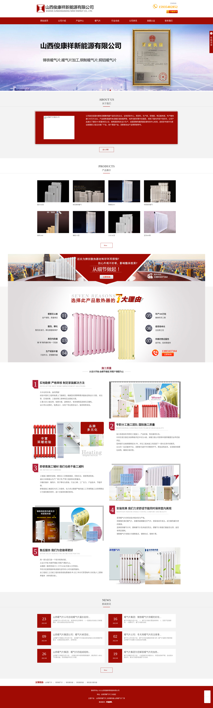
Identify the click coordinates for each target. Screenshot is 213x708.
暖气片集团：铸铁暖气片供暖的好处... (142, 617)
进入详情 (105, 150)
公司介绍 (62, 21)
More (105, 245)
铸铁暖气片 (59, 682)
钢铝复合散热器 (92, 682)
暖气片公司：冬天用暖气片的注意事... (142, 634)
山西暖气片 (48, 682)
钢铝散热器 (69, 682)
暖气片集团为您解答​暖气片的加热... (141, 652)
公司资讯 (133, 21)
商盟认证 (151, 21)
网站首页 (44, 21)
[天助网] (106, 702)
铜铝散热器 (80, 682)
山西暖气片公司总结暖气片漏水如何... (71, 617)
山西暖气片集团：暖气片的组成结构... (71, 652)
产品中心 (80, 21)
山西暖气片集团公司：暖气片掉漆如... (71, 634)
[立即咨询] (106, 266)
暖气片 (98, 21)
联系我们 (169, 21)
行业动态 (115, 21)
